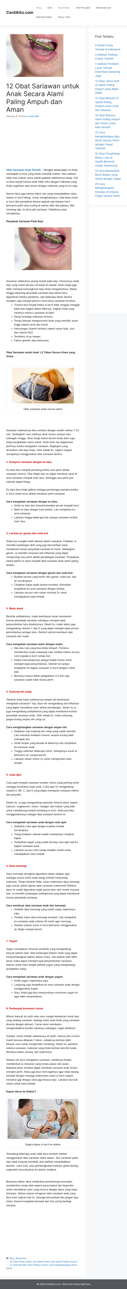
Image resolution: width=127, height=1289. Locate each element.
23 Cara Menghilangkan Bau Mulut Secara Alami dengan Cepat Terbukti (107, 140)
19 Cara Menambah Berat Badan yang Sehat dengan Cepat (108, 174)
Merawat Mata (44, 17)
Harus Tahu (64, 17)
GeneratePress (82, 1284)
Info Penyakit (83, 7)
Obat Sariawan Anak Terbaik (23, 169)
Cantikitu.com (19, 12)
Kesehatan (64, 7)
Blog (38, 7)
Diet (50, 7)
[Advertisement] (43, 145)
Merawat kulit (103, 7)
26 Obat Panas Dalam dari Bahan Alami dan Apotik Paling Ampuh (43, 1261)
